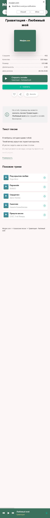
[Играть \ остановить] (6, 177)
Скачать (26, 87)
